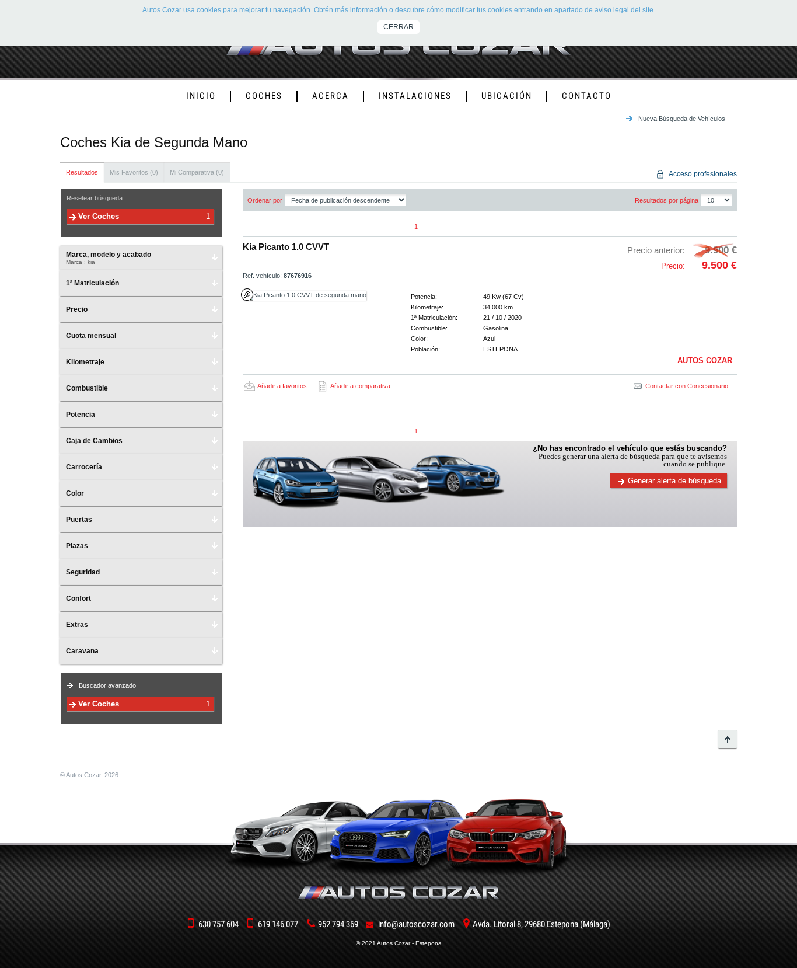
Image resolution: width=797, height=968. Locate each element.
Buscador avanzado (107, 685)
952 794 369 (338, 924)
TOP (727, 739)
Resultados (82, 172)
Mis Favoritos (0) (134, 172)
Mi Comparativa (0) (197, 172)
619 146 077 (278, 924)
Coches (264, 95)
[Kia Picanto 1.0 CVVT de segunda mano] (315, 296)
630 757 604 (218, 924)
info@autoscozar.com (416, 924)
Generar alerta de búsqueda (674, 480)
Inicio (201, 95)
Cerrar (398, 27)
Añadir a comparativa (360, 385)
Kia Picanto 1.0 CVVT (286, 247)
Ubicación (506, 95)
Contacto (586, 95)
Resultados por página (666, 200)
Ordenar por (264, 200)
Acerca (330, 95)
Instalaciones (415, 95)
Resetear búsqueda (95, 197)
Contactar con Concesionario (686, 385)
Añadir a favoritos (282, 385)
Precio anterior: (682, 250)
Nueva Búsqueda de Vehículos (681, 118)
